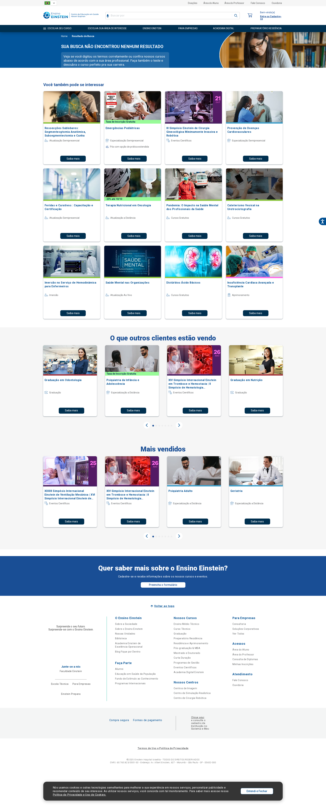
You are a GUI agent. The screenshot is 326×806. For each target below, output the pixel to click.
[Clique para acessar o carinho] (250, 15)
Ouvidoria (277, 3)
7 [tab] (171, 426)
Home (64, 36)
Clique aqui (197, 717)
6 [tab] (168, 426)
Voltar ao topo (164, 606)
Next (179, 425)
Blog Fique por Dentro (128, 651)
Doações (192, 3)
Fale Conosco (258, 3)
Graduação (180, 633)
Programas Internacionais (130, 683)
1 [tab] (153, 426)
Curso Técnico (182, 629)
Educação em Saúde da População (135, 674)
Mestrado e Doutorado (187, 653)
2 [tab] (156, 426)
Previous (146, 425)
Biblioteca (121, 638)
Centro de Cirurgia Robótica (190, 698)
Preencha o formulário (163, 584)
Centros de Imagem (185, 688)
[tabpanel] (70, 380)
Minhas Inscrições (242, 664)
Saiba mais (73, 158)
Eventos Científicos (185, 667)
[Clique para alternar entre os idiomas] (50, 3)
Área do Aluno (211, 3)
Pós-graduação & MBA (187, 648)
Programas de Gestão (186, 662)
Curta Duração (182, 657)
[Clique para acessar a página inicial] (71, 19)
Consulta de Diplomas (245, 659)
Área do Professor (234, 3)
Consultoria (239, 624)
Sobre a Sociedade (126, 624)
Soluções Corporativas (245, 629)
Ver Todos (238, 633)
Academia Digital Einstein (189, 672)
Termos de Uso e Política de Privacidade (163, 748)
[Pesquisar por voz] (108, 15)
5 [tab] (165, 426)
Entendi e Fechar (257, 791)
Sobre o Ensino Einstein (129, 629)
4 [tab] (162, 426)
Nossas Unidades (125, 633)
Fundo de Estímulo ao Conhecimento (136, 678)
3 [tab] (159, 426)
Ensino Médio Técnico (186, 624)
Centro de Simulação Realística (192, 693)
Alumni (119, 669)
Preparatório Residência (188, 638)
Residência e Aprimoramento (191, 643)
